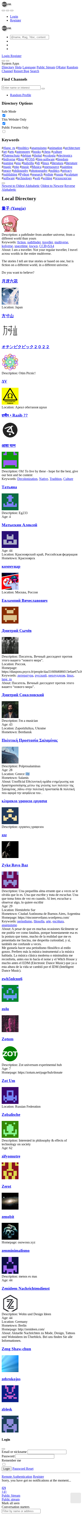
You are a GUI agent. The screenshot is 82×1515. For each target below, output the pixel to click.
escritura (58, 921)
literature (71, 163)
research (37, 174)
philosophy (20, 170)
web (37, 178)
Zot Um (8, 1080)
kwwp (33, 246)
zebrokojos (11, 1379)
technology (24, 178)
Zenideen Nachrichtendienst (26, 1288)
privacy (67, 170)
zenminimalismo (16, 1250)
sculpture (72, 174)
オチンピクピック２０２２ (26, 347)
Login (14, 16)
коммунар (11, 566)
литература (25, 675)
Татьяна (9, 487)
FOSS (30, 159)
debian (26, 155)
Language (29, 67)
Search (34, 71)
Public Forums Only (15, 127)
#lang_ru (9, 148)
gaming (8, 163)
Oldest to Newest (52, 186)
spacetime (21, 246)
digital (38, 155)
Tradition (56, 479)
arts (11, 151)
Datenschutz (11, 155)
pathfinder (34, 242)
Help (18, 67)
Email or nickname (15, 1452)
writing (47, 178)
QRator (61, 67)
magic (7, 167)
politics (55, 170)
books (37, 151)
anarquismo (39, 148)
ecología (50, 155)
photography (39, 170)
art (5, 151)
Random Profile (20, 95)
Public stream (11, 1499)
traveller (47, 242)
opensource (51, 167)
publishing (10, 174)
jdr (38, 163)
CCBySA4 (46, 246)
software (9, 178)
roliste (49, 174)
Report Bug (21, 71)
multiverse (61, 242)
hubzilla (28, 163)
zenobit (8, 1216)
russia (59, 174)
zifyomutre (11, 1156)
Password (8, 1456)
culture (57, 151)
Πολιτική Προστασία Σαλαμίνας (30, 740)
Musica (36, 167)
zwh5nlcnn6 (12, 979)
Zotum (7, 1039)
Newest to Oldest (13, 186)
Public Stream (46, 67)
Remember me (11, 1460)
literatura (57, 163)
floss (21, 159)
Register (15, 20)
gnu (18, 163)
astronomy (23, 151)
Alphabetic (32, 186)
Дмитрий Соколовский (23, 695)
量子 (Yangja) (14, 208)
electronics (65, 155)
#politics (23, 148)
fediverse (9, 159)
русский (41, 675)
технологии (63, 178)
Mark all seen (11, 1503)
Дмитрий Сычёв (17, 630)
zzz (4, 835)
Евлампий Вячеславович (25, 600)
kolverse (7, 246)
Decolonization (27, 479)
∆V (4, 381)
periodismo (24, 921)
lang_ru (7, 679)
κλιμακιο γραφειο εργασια (24, 801)
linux (45, 163)
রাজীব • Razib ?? (15, 415)
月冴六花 (10, 281)
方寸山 (8, 316)
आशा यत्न (9, 445)
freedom (62, 159)
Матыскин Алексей (19, 525)
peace (7, 170)
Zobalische (11, 1114)
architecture (72, 148)
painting (67, 167)
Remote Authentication (17, 1476)
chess (46, 151)
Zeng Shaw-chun (16, 1349)
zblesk (7, 1409)
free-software (46, 159)
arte (48, 921)
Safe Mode (9, 111)
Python (24, 174)
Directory (8, 67)
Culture (68, 479)
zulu (5, 1009)
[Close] (7, 60)
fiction (21, 242)
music (25, 167)
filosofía (39, 921)
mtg (16, 167)
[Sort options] (3, 183)
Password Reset (22, 1468)
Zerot (6, 1186)
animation (55, 148)
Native (43, 479)
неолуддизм (56, 675)
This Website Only (14, 119)
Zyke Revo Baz (15, 865)
